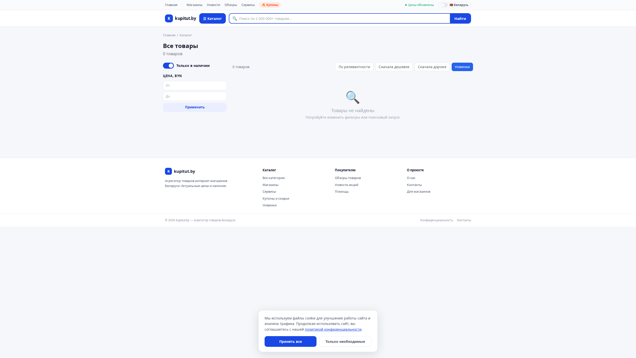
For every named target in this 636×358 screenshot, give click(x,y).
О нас (411, 178)
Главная (171, 4)
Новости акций (346, 184)
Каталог (186, 35)
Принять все (290, 341)
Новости (213, 4)
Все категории (274, 178)
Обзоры (231, 4)
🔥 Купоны (270, 5)
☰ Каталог (212, 18)
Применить (195, 107)
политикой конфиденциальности (333, 329)
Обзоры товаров (348, 178)
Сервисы (248, 4)
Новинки (462, 66)
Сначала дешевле (394, 66)
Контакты (414, 184)
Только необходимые (345, 341)
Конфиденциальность (436, 220)
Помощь (342, 191)
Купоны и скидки (276, 198)
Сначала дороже (432, 66)
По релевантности (354, 66)
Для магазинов (418, 191)
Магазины (194, 4)
